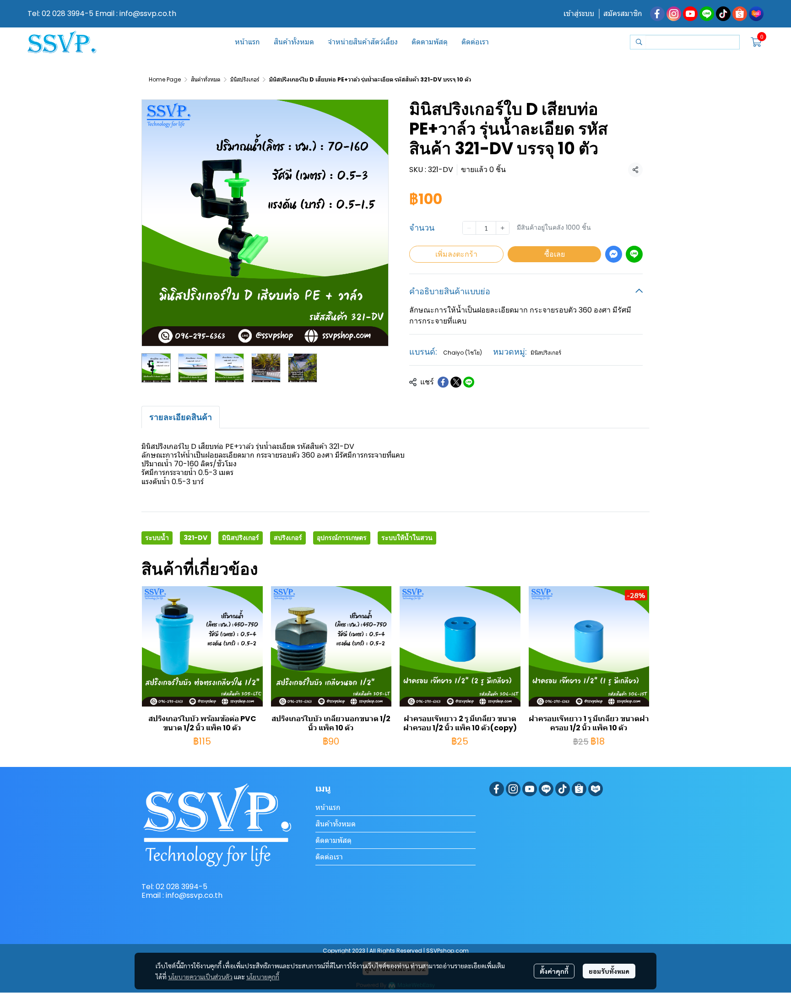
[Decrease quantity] (469, 227)
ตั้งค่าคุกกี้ (554, 971)
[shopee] (739, 13)
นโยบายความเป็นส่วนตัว (200, 976)
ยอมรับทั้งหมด (609, 971)
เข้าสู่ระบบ (578, 13)
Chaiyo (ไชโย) (462, 352)
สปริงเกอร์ (288, 537)
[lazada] (756, 13)
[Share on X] (455, 382)
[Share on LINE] (468, 382)
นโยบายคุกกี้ (262, 976)
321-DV (195, 537)
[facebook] (657, 13)
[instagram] (673, 13)
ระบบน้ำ (157, 537)
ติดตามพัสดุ (333, 840)
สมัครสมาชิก (622, 13)
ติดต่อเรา (329, 857)
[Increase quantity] (502, 227)
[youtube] (690, 13)
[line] (706, 13)
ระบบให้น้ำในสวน (407, 537)
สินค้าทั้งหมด (205, 79)
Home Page (165, 79)
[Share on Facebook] (443, 382)
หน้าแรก (328, 807)
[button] (685, 42)
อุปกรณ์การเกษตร (342, 537)
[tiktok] (723, 13)
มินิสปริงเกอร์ (244, 79)
